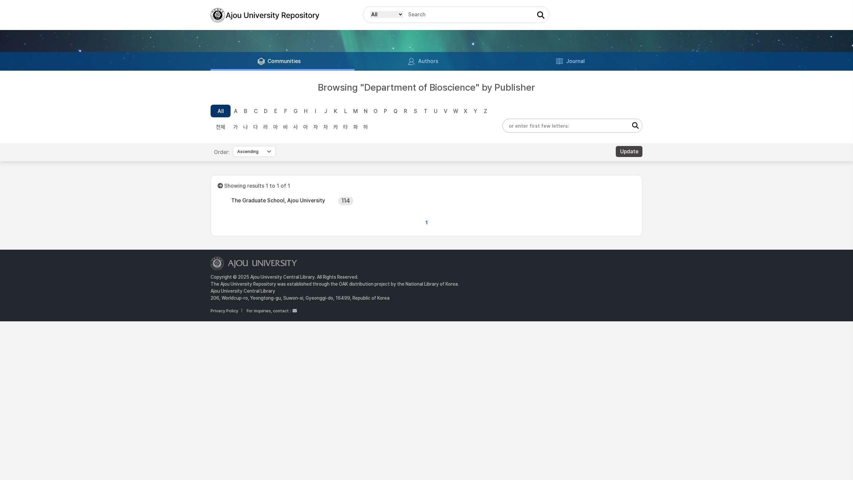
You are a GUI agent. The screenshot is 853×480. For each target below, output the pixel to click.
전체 (220, 127)
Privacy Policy (224, 310)
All (221, 111)
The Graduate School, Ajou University (278, 200)
